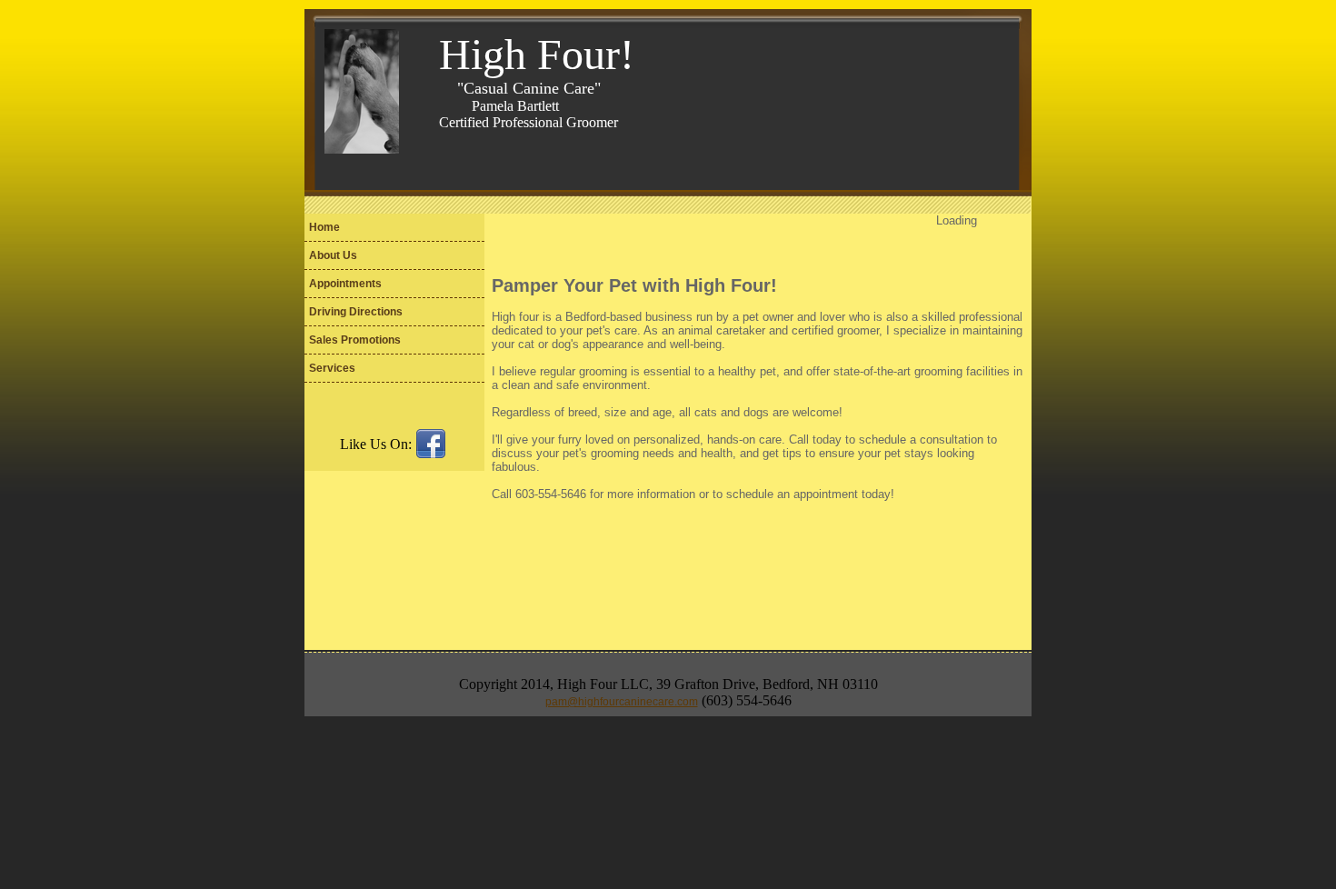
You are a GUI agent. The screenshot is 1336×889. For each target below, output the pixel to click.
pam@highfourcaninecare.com (621, 701)
